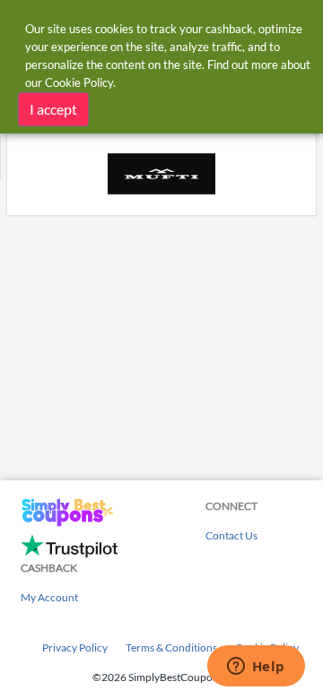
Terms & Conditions (171, 647)
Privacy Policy (75, 647)
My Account (49, 597)
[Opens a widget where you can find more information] (255, 667)
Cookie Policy (79, 82)
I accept (53, 108)
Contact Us (231, 535)
